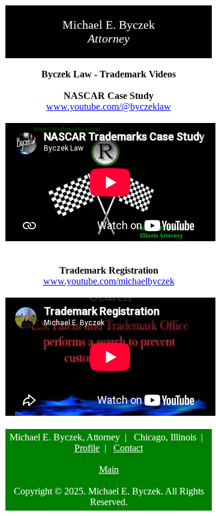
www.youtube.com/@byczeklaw (108, 106)
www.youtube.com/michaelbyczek (109, 281)
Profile (87, 448)
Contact (128, 448)
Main (109, 469)
